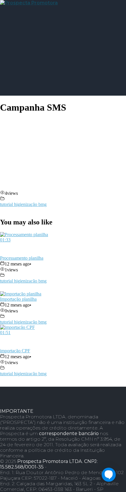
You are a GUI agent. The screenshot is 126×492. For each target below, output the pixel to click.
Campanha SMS (33, 107)
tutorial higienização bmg (23, 204)
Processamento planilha (21, 258)
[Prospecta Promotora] (29, 3)
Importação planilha (18, 299)
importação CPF (15, 350)
